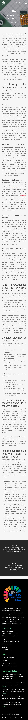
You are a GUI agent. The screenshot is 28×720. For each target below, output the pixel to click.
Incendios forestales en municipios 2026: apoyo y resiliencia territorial (13, 684)
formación (23, 195)
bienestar (20, 77)
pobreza (14, 187)
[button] (24, 3)
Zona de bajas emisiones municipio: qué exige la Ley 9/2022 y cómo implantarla (13, 697)
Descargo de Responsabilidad (10, 666)
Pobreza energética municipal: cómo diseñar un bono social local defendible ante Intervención (12, 676)
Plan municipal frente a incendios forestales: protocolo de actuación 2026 (13, 703)
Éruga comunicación (19, 714)
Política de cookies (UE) (8, 663)
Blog (14, 11)
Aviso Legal (5, 660)
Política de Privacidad (8, 657)
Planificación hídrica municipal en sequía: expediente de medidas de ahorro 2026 (13, 690)
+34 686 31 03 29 (7, 649)
